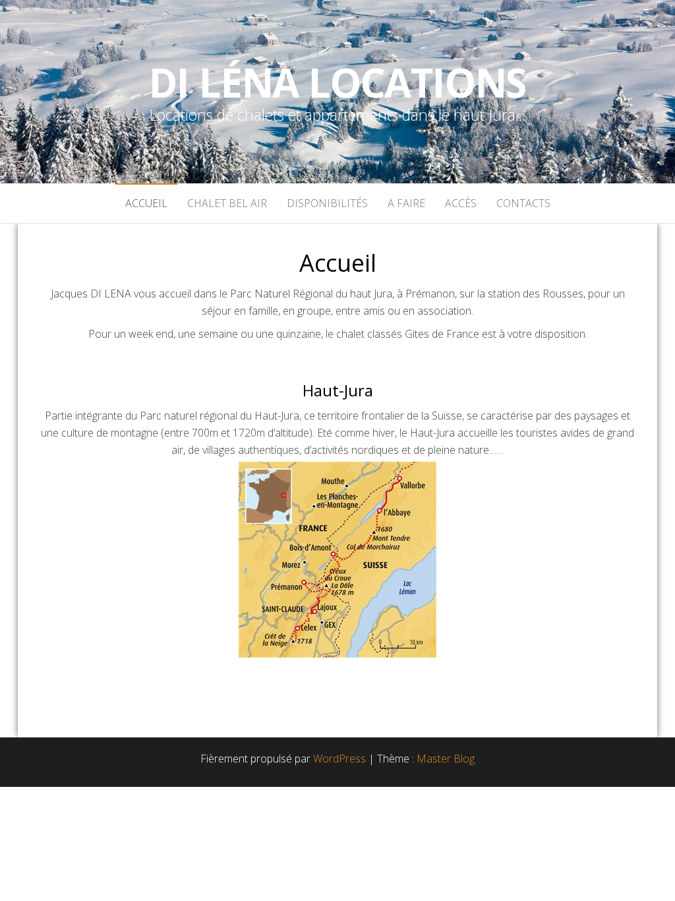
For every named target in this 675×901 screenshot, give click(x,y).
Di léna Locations (338, 82)
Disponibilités (327, 203)
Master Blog (446, 758)
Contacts (523, 203)
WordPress (339, 758)
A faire (406, 203)
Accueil (146, 203)
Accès (461, 203)
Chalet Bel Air (227, 203)
